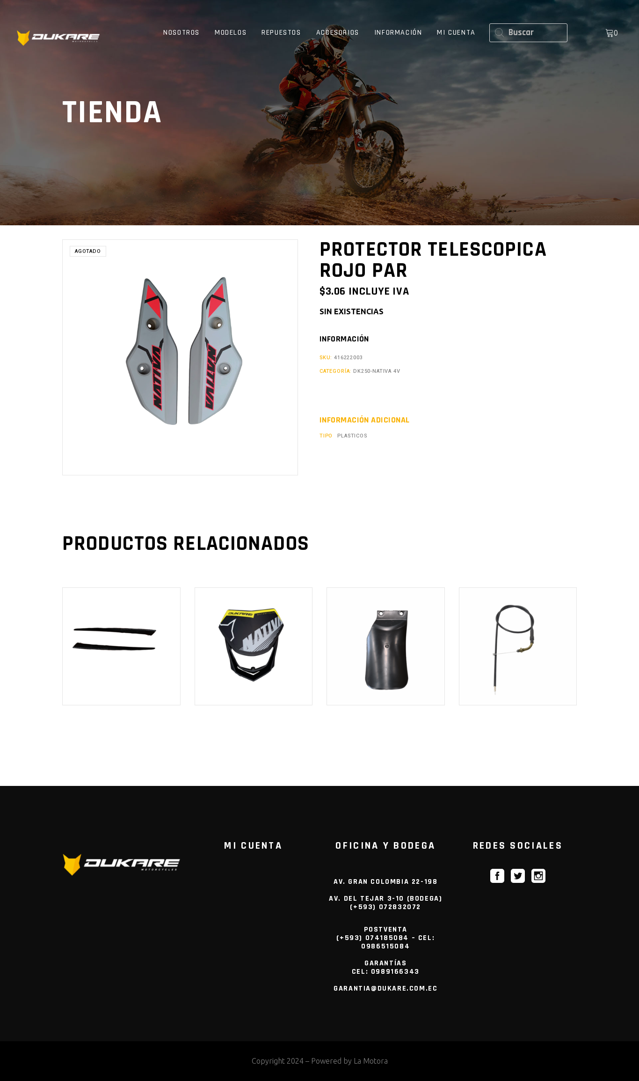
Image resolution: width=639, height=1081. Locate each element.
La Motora (371, 1061)
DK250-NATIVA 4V (376, 371)
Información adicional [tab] (364, 420)
